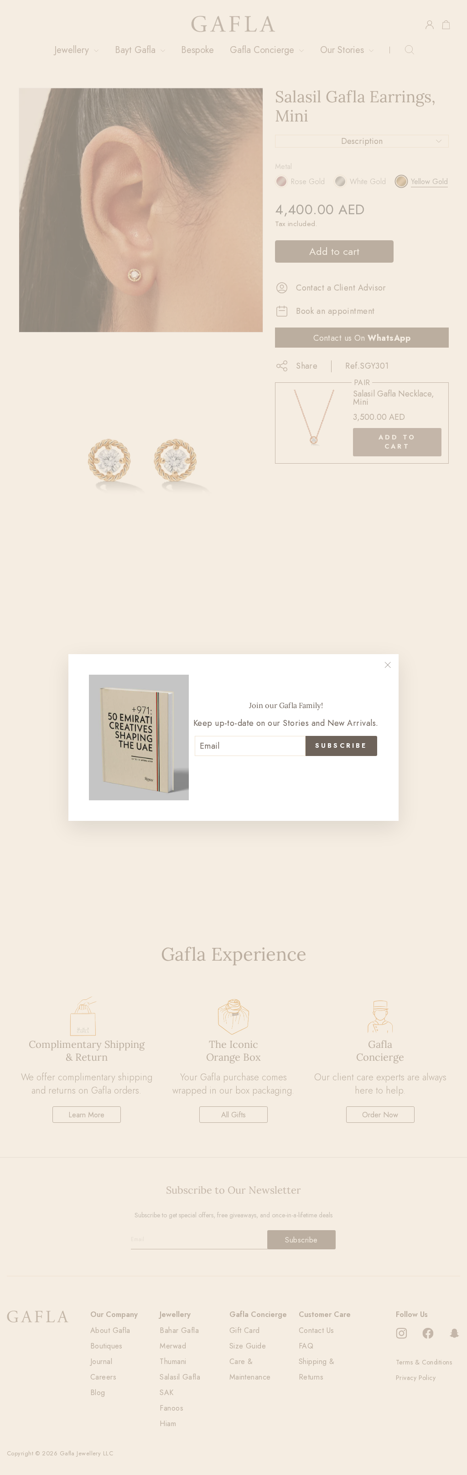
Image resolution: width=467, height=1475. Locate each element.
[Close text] (286, 771)
